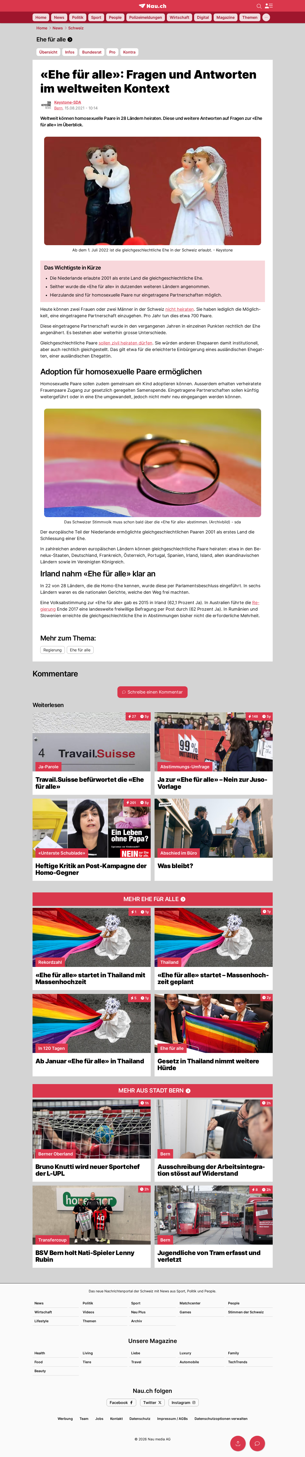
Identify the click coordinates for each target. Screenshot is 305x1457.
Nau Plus (138, 1312)
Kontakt (116, 1419)
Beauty (40, 1371)
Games (185, 1312)
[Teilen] (238, 1443)
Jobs (99, 1419)
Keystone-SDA (67, 102)
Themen (89, 1321)
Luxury (185, 1353)
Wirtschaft (43, 1312)
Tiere (87, 1362)
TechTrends (237, 1362)
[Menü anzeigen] (268, 6)
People (233, 1303)
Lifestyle (41, 1321)
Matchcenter (190, 1303)
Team (84, 1419)
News (58, 28)
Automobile (189, 1362)
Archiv (136, 1321)
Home (41, 28)
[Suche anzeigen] (259, 6)
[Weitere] (266, 17)
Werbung (65, 1419)
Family (233, 1353)
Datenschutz (139, 1419)
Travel (136, 1362)
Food (38, 1362)
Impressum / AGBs (172, 1419)
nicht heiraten (179, 309)
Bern (58, 108)
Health (39, 1353)
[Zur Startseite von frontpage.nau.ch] (152, 6)
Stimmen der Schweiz (246, 1312)
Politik (88, 1303)
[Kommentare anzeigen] (257, 1443)
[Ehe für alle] (153, 39)
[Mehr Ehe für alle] (153, 899)
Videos (88, 1312)
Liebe (135, 1353)
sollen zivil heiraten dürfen (125, 342)
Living (88, 1353)
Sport (135, 1303)
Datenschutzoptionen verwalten (221, 1419)
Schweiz (76, 28)
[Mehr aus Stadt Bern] (153, 1091)
